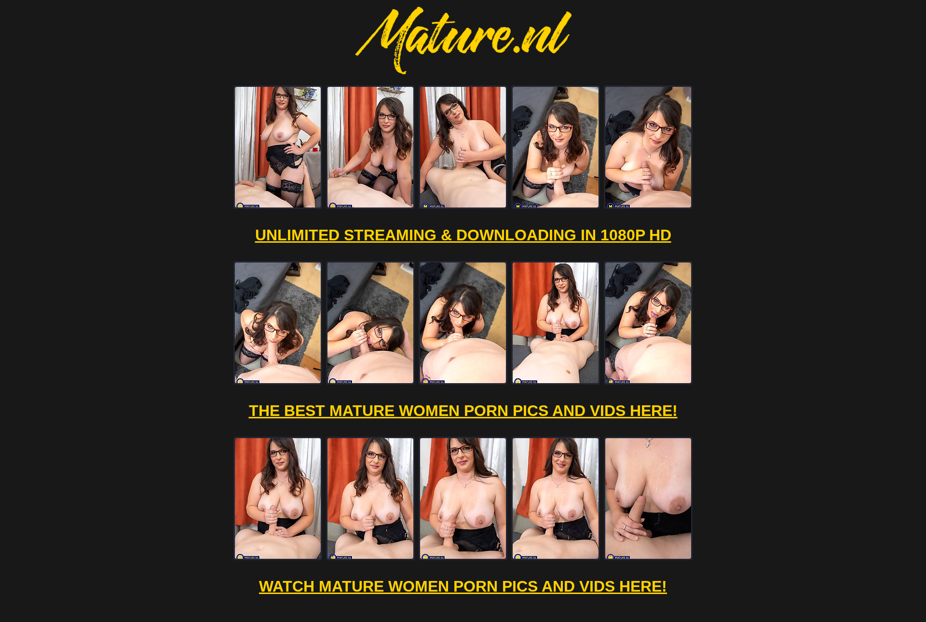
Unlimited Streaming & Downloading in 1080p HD (463, 235)
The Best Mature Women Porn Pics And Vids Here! (463, 410)
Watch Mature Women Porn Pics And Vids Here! (463, 586)
